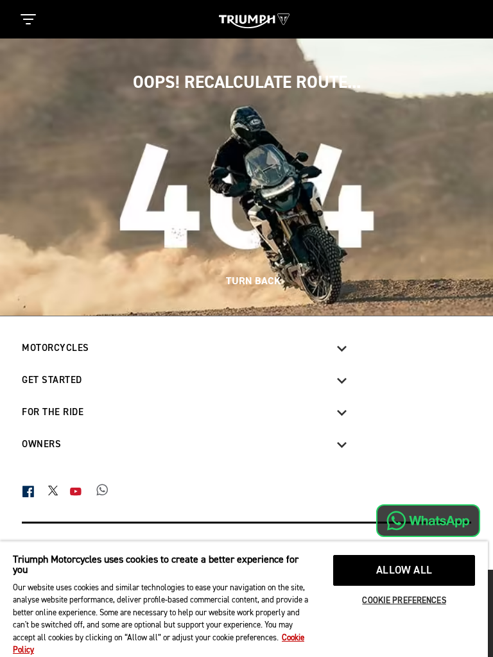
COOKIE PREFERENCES (403, 601)
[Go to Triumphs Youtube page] (82, 491)
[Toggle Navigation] (28, 19)
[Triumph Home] (254, 19)
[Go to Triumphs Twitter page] (59, 490)
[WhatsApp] (109, 491)
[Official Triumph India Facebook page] (35, 491)
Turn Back (252, 281)
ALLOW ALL (404, 570)
